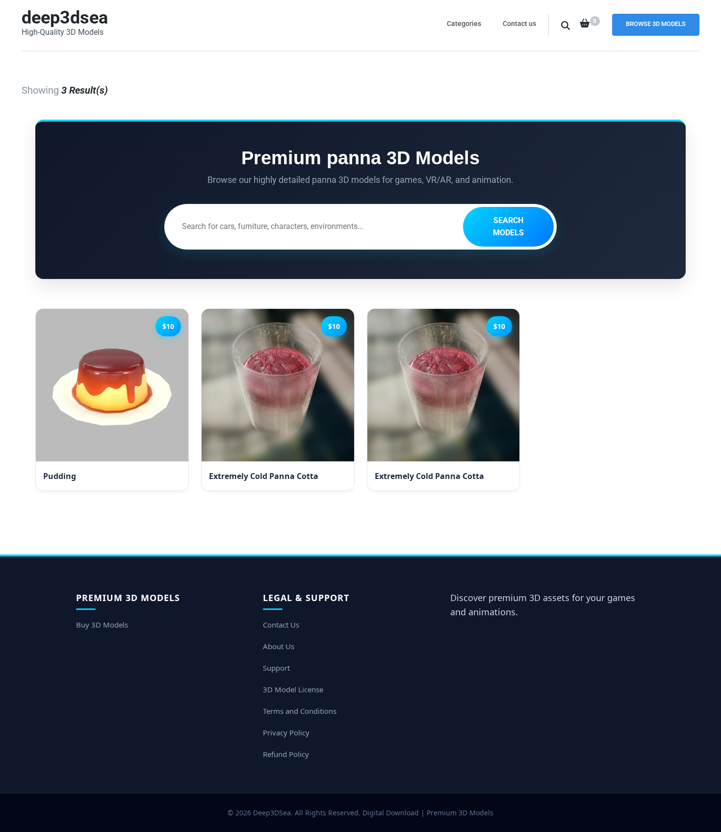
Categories (464, 23)
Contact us (519, 23)
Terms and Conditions (299, 711)
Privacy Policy (286, 732)
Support (276, 668)
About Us (278, 646)
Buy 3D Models (102, 625)
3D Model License (293, 689)
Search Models (508, 227)
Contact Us (281, 625)
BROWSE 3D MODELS (656, 23)
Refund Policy (286, 754)
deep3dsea (65, 17)
